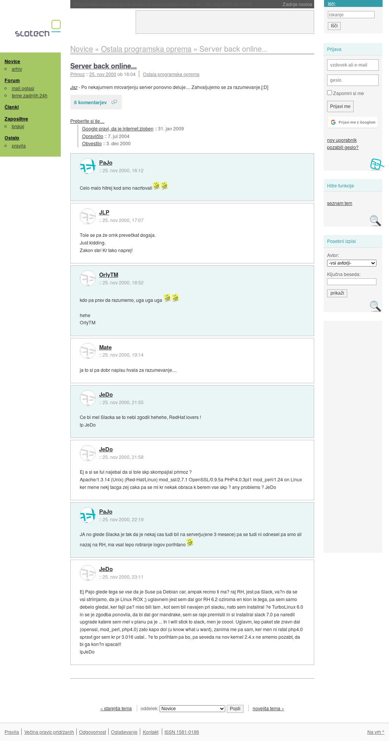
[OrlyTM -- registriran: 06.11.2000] (88, 278)
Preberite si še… (87, 120)
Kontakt (150, 731)
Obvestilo (92, 143)
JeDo (106, 394)
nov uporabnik (342, 139)
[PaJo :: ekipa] (88, 166)
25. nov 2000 (102, 74)
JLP (104, 212)
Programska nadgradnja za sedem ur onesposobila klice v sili (163, 4)
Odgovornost (92, 731)
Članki (12, 106)
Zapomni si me (348, 93)
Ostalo (12, 137)
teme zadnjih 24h (29, 95)
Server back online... (103, 65)
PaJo (105, 163)
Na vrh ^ (375, 731)
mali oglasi (23, 88)
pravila (19, 145)
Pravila (12, 731)
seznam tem (339, 203)
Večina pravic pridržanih (49, 731)
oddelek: (150, 708)
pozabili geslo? (343, 147)
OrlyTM (108, 275)
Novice (12, 61)
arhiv (17, 68)
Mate (105, 347)
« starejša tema (116, 708)
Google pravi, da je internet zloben (117, 128)
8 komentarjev (90, 102)
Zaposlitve (16, 118)
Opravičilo (92, 136)
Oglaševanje (124, 731)
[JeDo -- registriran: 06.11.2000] (88, 398)
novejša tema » (268, 708)
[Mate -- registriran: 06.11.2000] (88, 351)
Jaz (73, 87)
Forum (12, 80)
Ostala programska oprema (171, 74)
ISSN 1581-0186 (181, 731)
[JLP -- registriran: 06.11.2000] (88, 216)
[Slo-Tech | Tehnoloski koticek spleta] (39, 30)
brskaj (18, 126)
